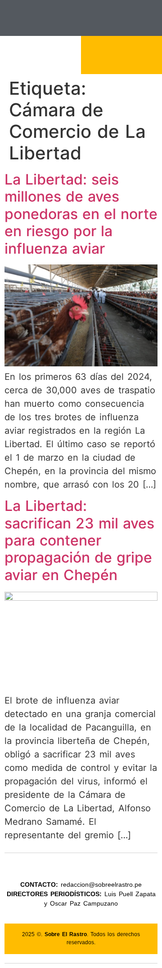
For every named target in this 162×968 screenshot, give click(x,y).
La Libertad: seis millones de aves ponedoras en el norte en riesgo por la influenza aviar (81, 214)
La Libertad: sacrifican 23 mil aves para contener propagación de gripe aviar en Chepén (79, 540)
